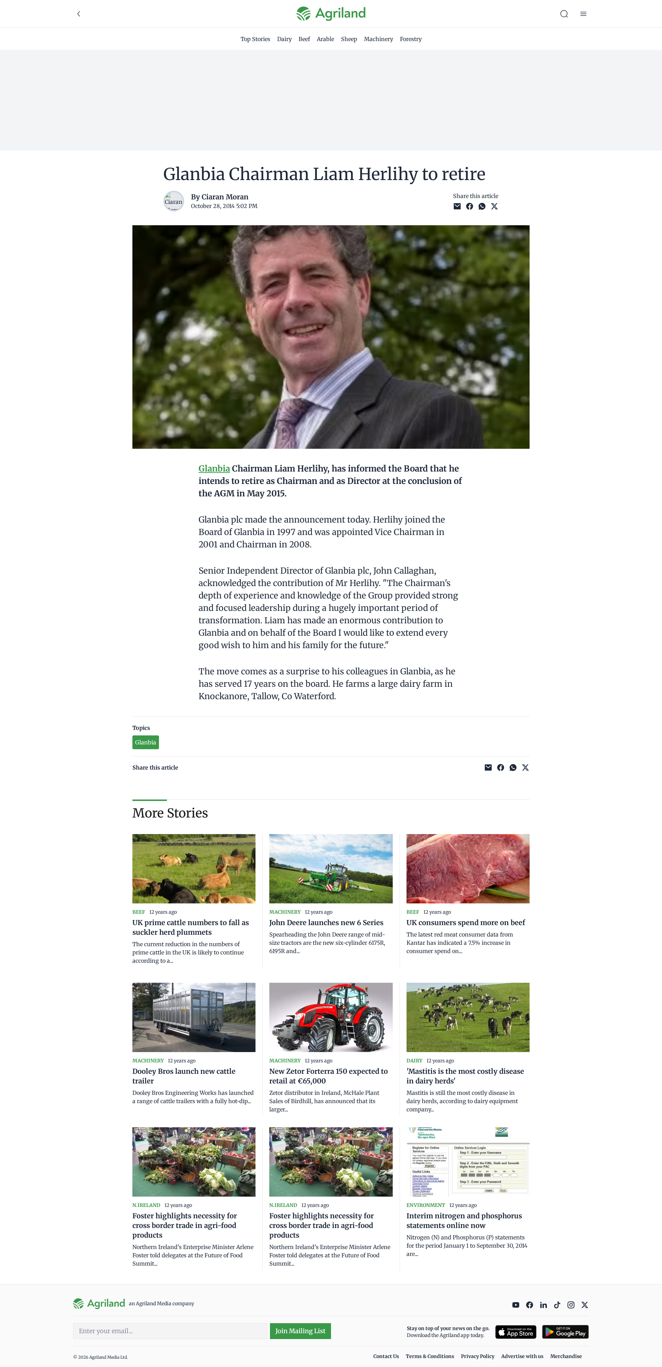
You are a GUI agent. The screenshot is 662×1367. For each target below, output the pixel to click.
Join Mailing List (300, 1331)
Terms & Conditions (430, 1356)
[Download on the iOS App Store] (515, 1332)
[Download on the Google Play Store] (565, 1332)
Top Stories (255, 39)
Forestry (411, 39)
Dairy (284, 39)
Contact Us (386, 1356)
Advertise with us (522, 1356)
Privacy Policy (477, 1356)
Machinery (378, 39)
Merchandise (566, 1356)
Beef (304, 39)
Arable (325, 39)
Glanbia (214, 468)
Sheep (349, 39)
